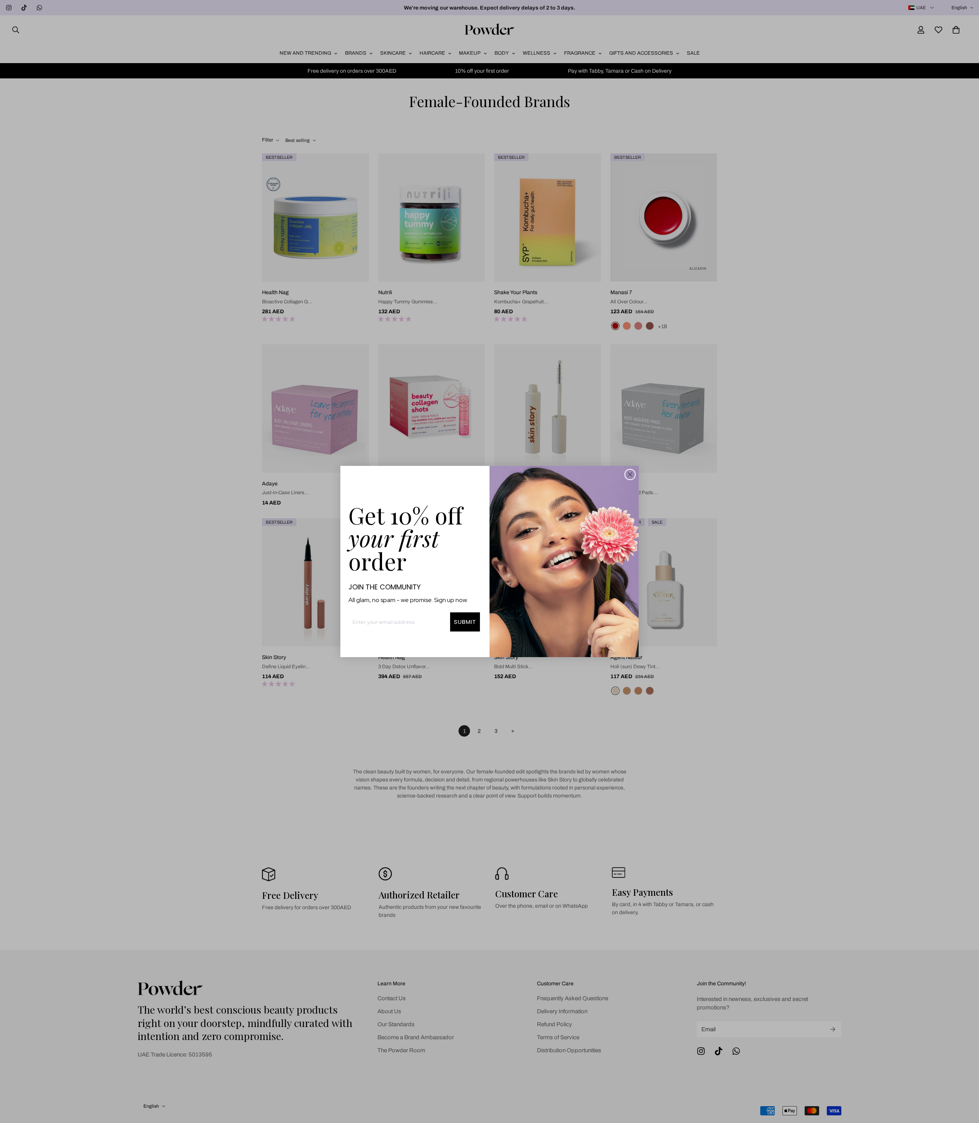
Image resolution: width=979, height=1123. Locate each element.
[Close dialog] (630, 474)
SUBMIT (465, 622)
